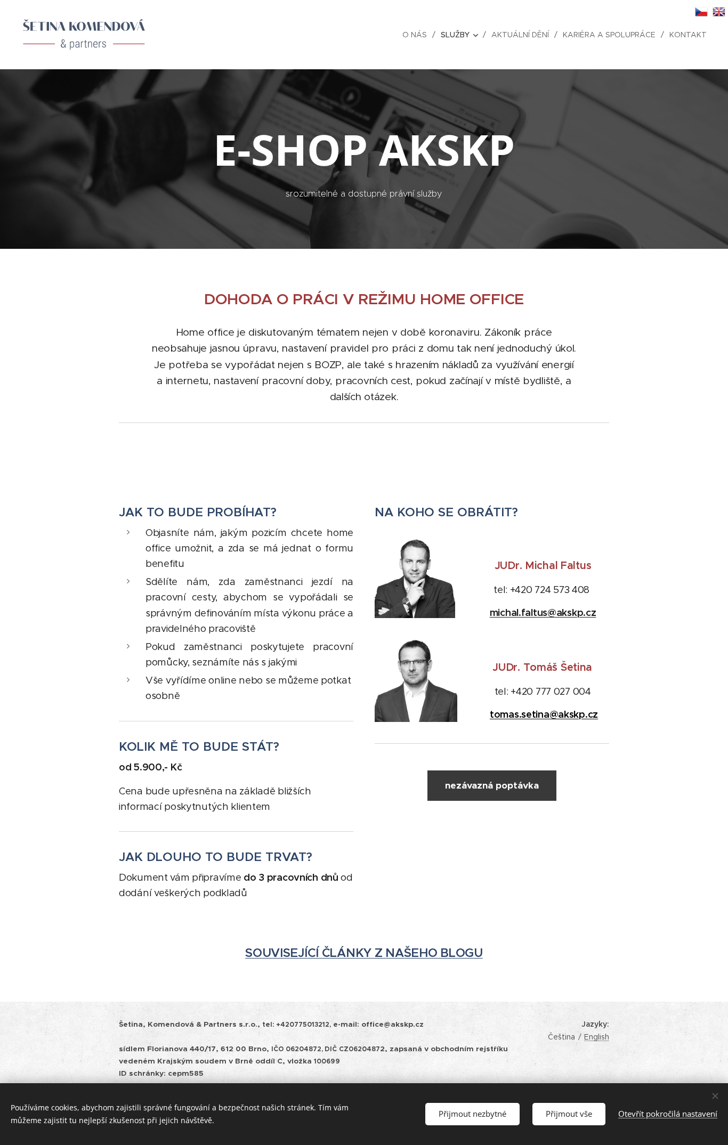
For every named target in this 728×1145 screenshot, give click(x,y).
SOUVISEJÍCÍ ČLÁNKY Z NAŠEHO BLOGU (364, 953)
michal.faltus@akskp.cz (543, 612)
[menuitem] (417, 34)
